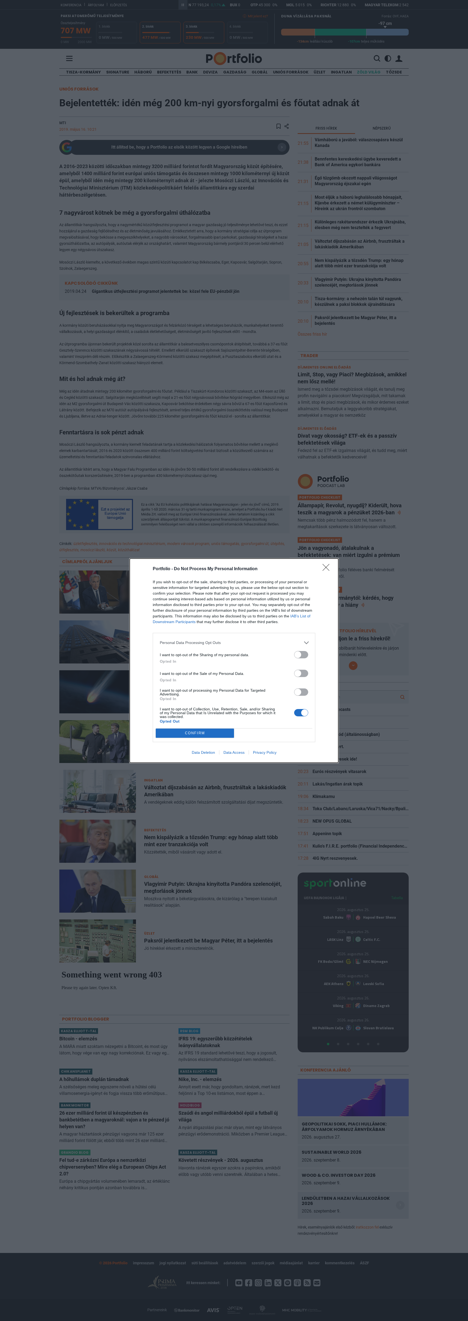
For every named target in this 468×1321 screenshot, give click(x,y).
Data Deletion (203, 752)
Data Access (234, 752)
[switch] (301, 654)
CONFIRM (195, 733)
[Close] (328, 569)
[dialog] (234, 661)
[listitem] (234, 643)
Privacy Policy (265, 752)
